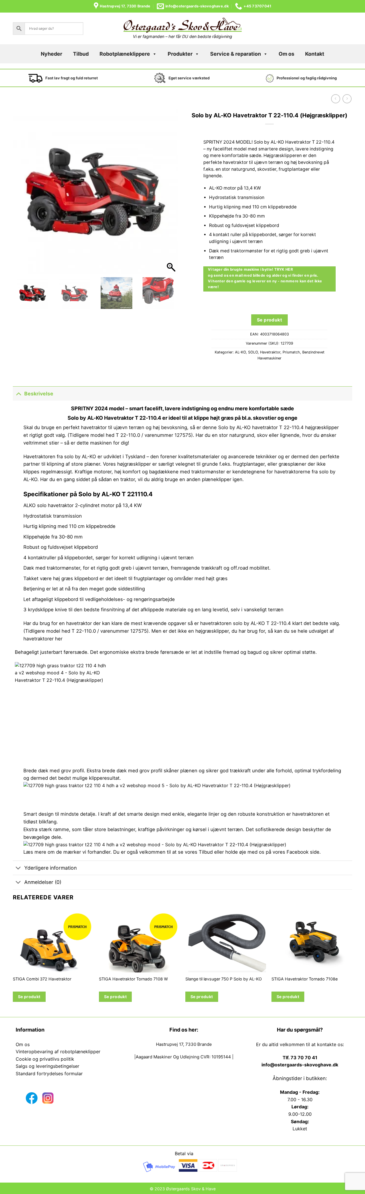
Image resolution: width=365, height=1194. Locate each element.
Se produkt (269, 320)
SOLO (253, 352)
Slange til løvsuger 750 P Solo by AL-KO (223, 978)
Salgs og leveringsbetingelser (47, 1066)
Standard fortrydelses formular (49, 1073)
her (59, 639)
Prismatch (291, 352)
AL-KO (240, 352)
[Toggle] (18, 393)
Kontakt (314, 54)
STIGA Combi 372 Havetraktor (42, 978)
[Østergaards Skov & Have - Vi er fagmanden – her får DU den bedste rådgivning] (182, 25)
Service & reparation (235, 54)
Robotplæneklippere (125, 54)
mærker (72, 852)
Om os (286, 54)
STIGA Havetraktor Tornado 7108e (304, 978)
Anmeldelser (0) (42, 882)
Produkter (180, 54)
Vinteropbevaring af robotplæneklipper (58, 1051)
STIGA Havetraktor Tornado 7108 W (133, 978)
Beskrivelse (38, 394)
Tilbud (81, 54)
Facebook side (303, 852)
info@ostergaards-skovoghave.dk (299, 1065)
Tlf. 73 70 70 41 (300, 1057)
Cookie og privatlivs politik (45, 1059)
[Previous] (13, 962)
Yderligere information (50, 868)
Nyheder (51, 54)
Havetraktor (270, 352)
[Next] (352, 962)
